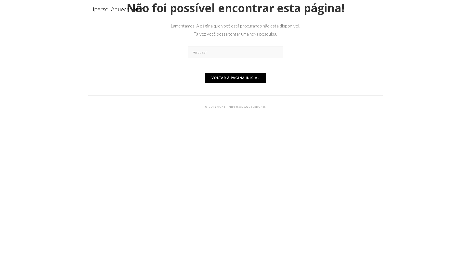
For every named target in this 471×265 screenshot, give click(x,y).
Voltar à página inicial (235, 78)
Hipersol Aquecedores (116, 9)
